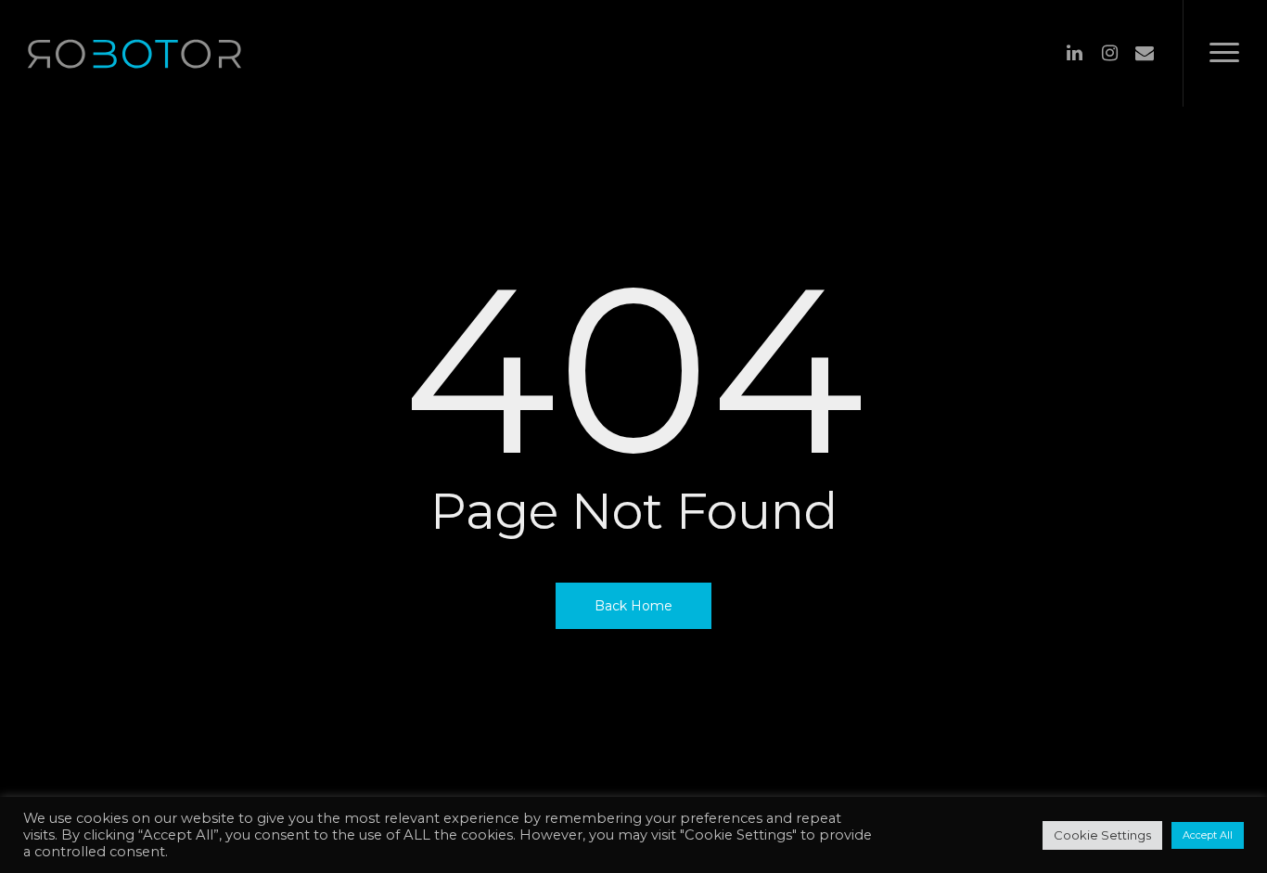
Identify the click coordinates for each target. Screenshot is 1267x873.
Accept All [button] (1208, 834)
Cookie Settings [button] (1102, 835)
